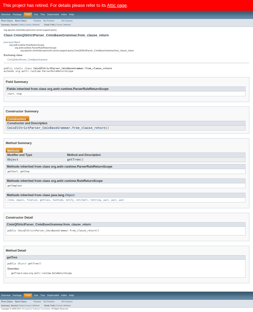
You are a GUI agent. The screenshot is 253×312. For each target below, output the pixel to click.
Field (21, 25)
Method (36, 25)
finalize (32, 200)
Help (71, 14)
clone (10, 200)
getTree (73, 159)
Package (17, 14)
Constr (28, 25)
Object (12, 159)
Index (64, 14)
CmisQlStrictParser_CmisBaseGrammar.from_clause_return (56, 128)
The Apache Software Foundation (36, 309)
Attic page (117, 5)
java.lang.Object (12, 42)
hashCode (58, 200)
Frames (37, 20)
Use (36, 14)
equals (20, 200)
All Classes (67, 20)
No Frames (48, 20)
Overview (6, 14)
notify (70, 200)
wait (106, 200)
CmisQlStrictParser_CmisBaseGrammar (27, 59)
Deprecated (53, 14)
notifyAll (82, 200)
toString (95, 200)
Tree (42, 14)
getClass (45, 200)
